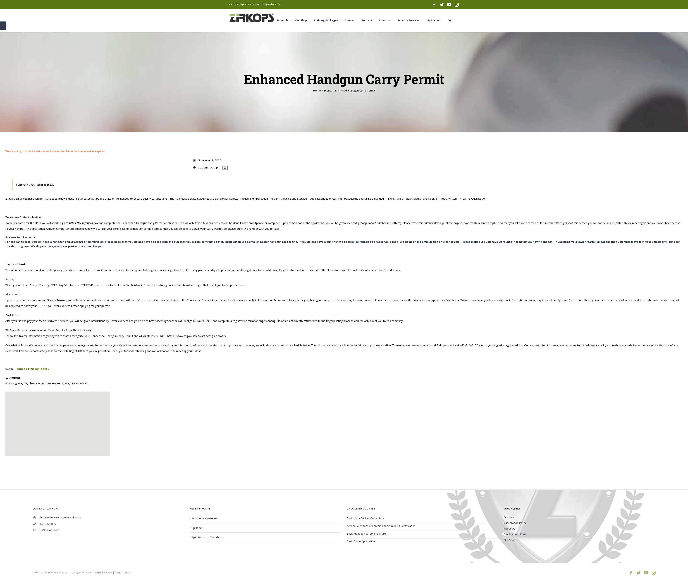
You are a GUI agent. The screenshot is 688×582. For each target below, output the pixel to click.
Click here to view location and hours (60, 517)
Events (328, 90)
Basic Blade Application (361, 541)
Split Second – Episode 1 (207, 537)
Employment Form (515, 534)
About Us (509, 528)
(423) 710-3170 (47, 523)
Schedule (509, 517)
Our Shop (509, 540)
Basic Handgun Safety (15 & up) (366, 533)
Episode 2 (198, 528)
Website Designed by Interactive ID (52, 572)
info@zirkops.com (272, 4)
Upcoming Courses (361, 508)
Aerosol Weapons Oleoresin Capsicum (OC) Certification (381, 526)
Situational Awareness (205, 518)
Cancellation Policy (515, 523)
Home (317, 90)
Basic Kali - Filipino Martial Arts (365, 518)
